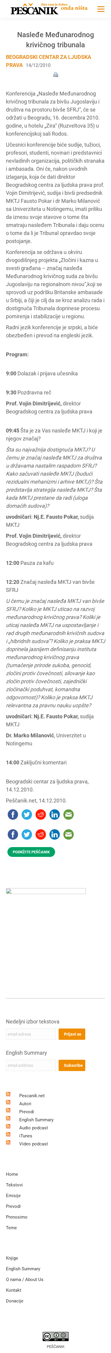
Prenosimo (17, 1217)
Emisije (13, 1195)
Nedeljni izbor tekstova (32, 1021)
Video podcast (33, 1144)
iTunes (25, 1136)
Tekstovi (14, 1185)
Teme (11, 1227)
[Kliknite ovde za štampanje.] (55, 74)
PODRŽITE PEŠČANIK (31, 852)
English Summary (26, 1053)
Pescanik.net (32, 1095)
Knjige (12, 1258)
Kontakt (13, 1290)
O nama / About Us (25, 1279)
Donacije (14, 1301)
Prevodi (26, 1111)
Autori (25, 1103)
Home (12, 1174)
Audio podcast (33, 1128)
